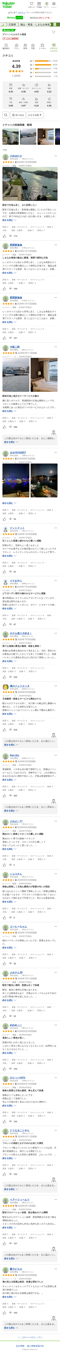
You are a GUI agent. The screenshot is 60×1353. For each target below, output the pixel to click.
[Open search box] (5, 115)
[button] (10, 136)
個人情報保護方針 (35, 1346)
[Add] (54, 32)
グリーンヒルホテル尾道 (14, 34)
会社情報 (20, 1346)
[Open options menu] (56, 156)
